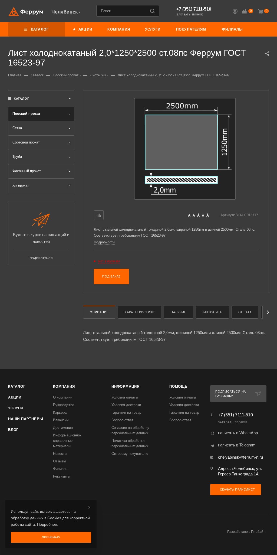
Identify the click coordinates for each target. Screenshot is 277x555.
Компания (64, 386)
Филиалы (60, 469)
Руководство (63, 405)
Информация (125, 386)
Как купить (212, 312)
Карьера (60, 412)
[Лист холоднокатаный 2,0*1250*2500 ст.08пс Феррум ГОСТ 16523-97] (185, 149)
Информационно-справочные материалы (67, 440)
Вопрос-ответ (122, 420)
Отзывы (59, 461)
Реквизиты (61, 476)
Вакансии (60, 420)
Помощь (178, 386)
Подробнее (47, 524)
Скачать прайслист (237, 489)
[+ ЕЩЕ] (260, 29)
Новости (60, 454)
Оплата (245, 312)
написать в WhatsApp (238, 432)
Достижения (63, 428)
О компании (62, 397)
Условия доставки (126, 405)
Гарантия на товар (126, 412)
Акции (14, 397)
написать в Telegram (237, 445)
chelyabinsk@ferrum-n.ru (240, 457)
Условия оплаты (124, 397)
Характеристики (139, 312)
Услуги (15, 408)
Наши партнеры (25, 419)
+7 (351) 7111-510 (193, 9)
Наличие (178, 312)
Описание (99, 312)
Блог (13, 430)
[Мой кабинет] (235, 12)
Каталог (16, 386)
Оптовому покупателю (129, 454)
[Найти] (152, 11)
